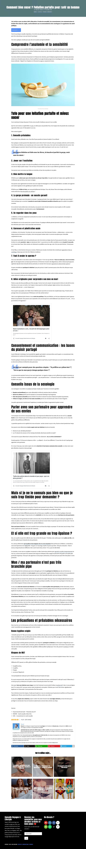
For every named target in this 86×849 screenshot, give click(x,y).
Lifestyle (40, 11)
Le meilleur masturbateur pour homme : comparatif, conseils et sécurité (21, 766)
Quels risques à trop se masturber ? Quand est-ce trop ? (43, 788)
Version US (31, 844)
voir (19, 30)
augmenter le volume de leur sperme (60, 264)
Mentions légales (26, 844)
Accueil (35, 11)
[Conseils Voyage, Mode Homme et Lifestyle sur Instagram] (50, 823)
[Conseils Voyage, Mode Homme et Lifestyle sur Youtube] (46, 823)
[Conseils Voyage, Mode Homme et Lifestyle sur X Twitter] (58, 823)
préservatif (60, 685)
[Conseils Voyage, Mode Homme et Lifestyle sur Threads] (58, 827)
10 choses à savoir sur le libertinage (64, 766)
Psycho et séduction (47, 11)
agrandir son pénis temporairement (63, 551)
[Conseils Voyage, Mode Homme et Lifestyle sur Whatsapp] (50, 827)
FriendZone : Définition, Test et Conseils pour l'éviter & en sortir (64, 788)
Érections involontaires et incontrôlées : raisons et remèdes (43, 766)
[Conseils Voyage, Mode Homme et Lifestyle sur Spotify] (46, 827)
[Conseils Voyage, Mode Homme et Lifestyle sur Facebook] (54, 823)
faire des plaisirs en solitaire (27, 191)
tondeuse (66, 646)
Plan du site (20, 844)
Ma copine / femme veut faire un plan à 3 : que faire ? (21, 788)
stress (20, 379)
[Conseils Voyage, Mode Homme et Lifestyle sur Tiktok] (54, 827)
